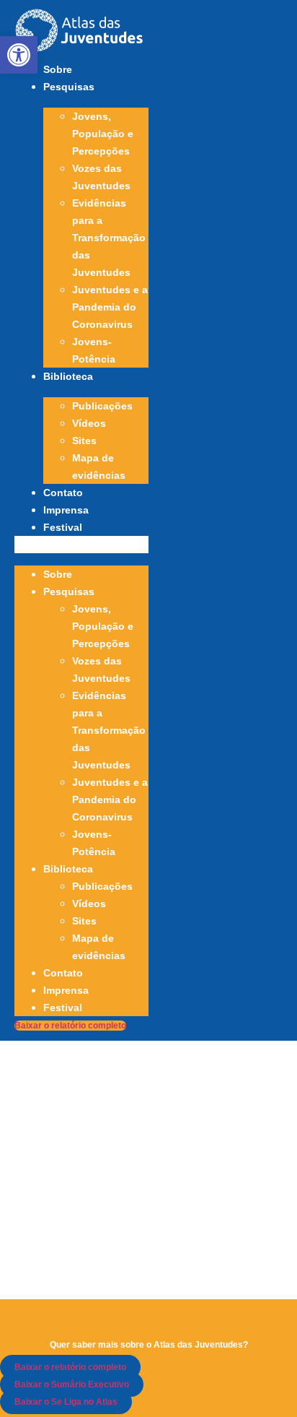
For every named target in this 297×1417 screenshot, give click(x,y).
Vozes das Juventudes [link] (101, 176)
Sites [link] (84, 440)
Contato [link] (63, 492)
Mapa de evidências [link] (98, 466)
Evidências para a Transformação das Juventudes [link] (109, 237)
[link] (18, 55)
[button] (81, 544)
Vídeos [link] (89, 423)
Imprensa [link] (66, 510)
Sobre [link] (57, 69)
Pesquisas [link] (68, 86)
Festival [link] (62, 527)
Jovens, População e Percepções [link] (102, 133)
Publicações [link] (102, 406)
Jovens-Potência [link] (93, 350)
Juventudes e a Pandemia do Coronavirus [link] (110, 307)
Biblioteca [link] (68, 376)
